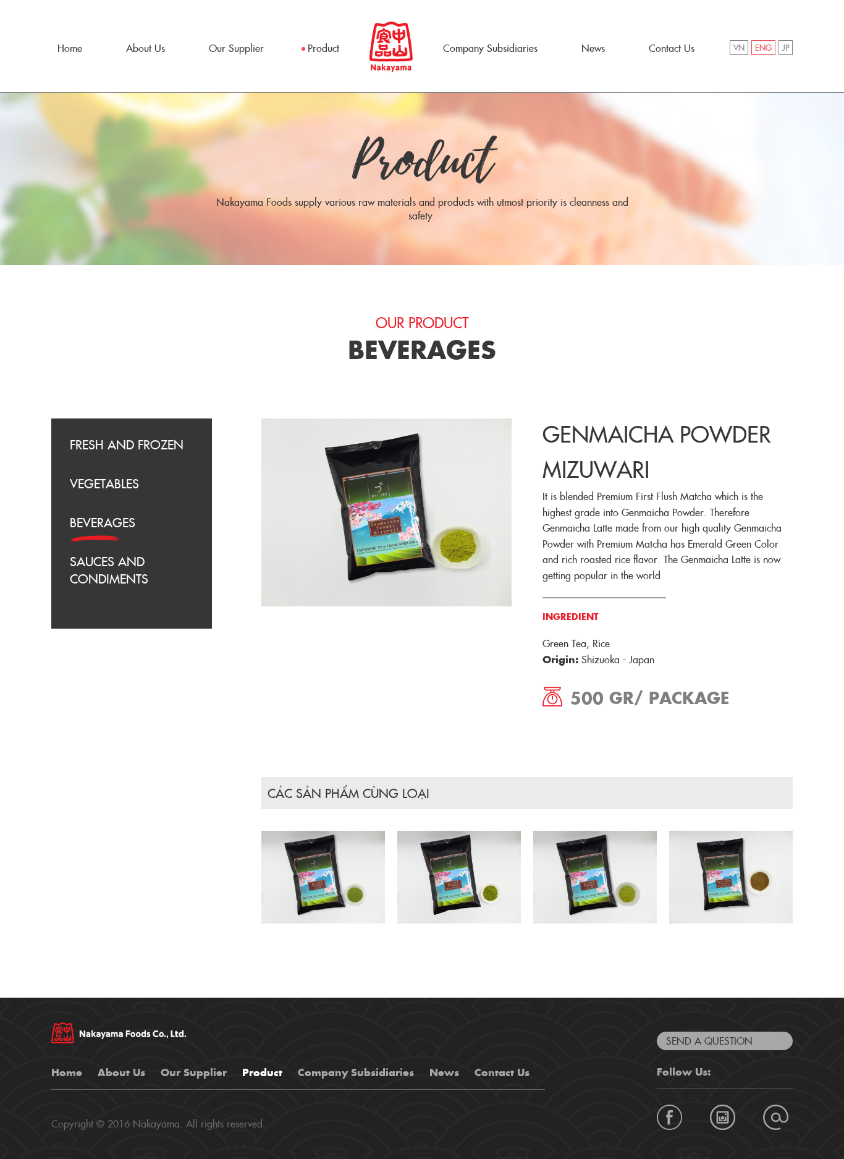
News (593, 49)
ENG (763, 49)
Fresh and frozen (127, 445)
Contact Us (671, 49)
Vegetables (104, 484)
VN (739, 49)
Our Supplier (236, 49)
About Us (145, 49)
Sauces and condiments (109, 571)
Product (323, 49)
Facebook (669, 1117)
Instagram (722, 1117)
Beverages (102, 523)
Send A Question (709, 1041)
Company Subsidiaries (490, 49)
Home (69, 49)
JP (785, 49)
